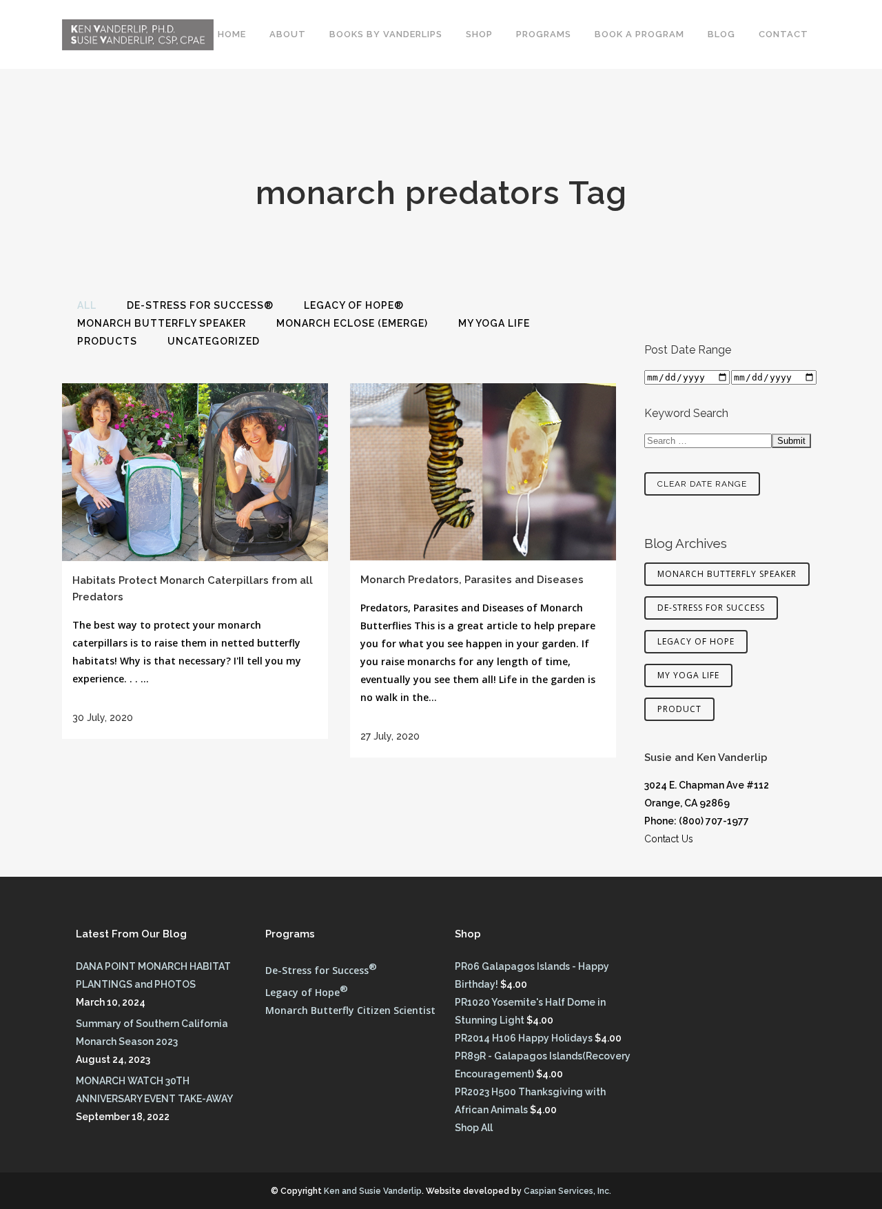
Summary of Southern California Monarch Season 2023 (152, 1032)
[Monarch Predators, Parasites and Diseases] (483, 471)
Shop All (474, 1127)
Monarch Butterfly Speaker (727, 574)
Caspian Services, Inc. (567, 1191)
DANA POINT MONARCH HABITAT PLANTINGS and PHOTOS (153, 975)
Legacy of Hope (696, 641)
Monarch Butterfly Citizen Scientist (350, 1010)
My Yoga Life (688, 675)
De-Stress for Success (711, 607)
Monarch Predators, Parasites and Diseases (472, 579)
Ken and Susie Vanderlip (373, 1191)
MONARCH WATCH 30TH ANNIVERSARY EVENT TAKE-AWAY (154, 1089)
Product (679, 709)
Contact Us (668, 838)
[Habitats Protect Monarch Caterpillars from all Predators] (195, 472)
